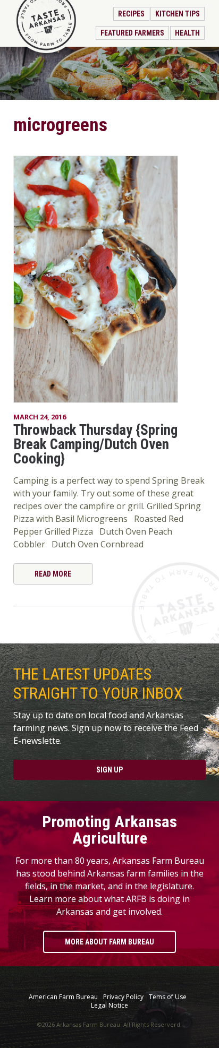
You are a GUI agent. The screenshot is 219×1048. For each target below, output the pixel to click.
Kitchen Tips (177, 14)
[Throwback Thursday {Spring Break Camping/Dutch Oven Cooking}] (109, 279)
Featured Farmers (132, 33)
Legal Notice (109, 1005)
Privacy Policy (123, 997)
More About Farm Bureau (109, 942)
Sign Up (109, 770)
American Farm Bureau (63, 997)
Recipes (131, 14)
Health (187, 33)
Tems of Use (168, 997)
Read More (53, 574)
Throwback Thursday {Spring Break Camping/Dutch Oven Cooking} (95, 444)
